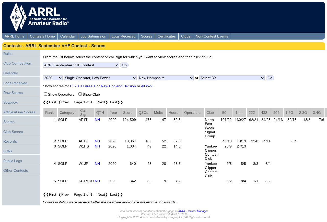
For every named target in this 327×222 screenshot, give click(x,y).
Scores (146, 36)
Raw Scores (13, 93)
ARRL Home (15, 36)
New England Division (118, 86)
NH (97, 120)
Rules (8, 54)
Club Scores (13, 132)
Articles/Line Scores (19, 112)
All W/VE (148, 86)
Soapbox (10, 102)
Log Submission (93, 36)
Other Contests (15, 170)
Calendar (67, 36)
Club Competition (17, 63)
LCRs (7, 151)
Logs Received (124, 36)
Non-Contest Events (212, 36)
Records (10, 141)
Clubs (185, 36)
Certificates (167, 36)
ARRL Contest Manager (193, 211)
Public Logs (12, 161)
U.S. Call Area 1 (83, 86)
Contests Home (42, 36)
